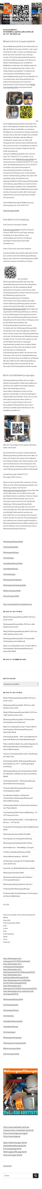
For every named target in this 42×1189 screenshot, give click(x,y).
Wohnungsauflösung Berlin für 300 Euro (18, 884)
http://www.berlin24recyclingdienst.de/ (17, 604)
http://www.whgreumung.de (15, 1133)
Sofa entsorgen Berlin (11, 211)
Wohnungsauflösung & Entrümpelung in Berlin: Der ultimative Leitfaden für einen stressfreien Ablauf (20, 774)
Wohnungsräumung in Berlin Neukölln (16, 834)
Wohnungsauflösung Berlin (13, 542)
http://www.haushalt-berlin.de (16, 1127)
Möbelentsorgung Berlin (25, 159)
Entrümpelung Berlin (10, 547)
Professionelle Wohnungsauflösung (16, 889)
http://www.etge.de (11, 1136)
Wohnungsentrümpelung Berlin (14, 309)
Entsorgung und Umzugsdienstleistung (17, 839)
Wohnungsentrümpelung (12, 580)
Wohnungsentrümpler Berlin (13, 873)
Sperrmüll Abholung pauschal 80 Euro (21, 17)
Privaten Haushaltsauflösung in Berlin (17, 852)
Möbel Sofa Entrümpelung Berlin (19, 41)
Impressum (7, 1166)
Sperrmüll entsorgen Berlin (15, 1142)
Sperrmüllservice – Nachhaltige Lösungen (18, 848)
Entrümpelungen (9, 574)
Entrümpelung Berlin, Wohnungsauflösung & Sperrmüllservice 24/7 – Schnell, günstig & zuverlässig (19, 764)
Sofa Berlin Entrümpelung (16, 219)
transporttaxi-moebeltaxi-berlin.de (18, 1130)
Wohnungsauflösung (11, 552)
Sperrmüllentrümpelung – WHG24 (15, 857)
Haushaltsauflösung (10, 569)
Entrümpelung (8, 558)
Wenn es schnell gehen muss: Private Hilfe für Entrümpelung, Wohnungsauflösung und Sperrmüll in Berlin (20, 648)
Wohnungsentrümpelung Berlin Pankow (17, 843)
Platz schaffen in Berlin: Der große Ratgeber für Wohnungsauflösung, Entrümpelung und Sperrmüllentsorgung (20, 746)
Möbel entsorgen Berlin (12, 591)
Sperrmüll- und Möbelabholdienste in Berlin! (19, 868)
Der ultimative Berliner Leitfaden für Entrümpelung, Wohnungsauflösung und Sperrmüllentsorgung (18, 798)
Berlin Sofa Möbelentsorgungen (19, 375)
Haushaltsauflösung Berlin (13, 563)
